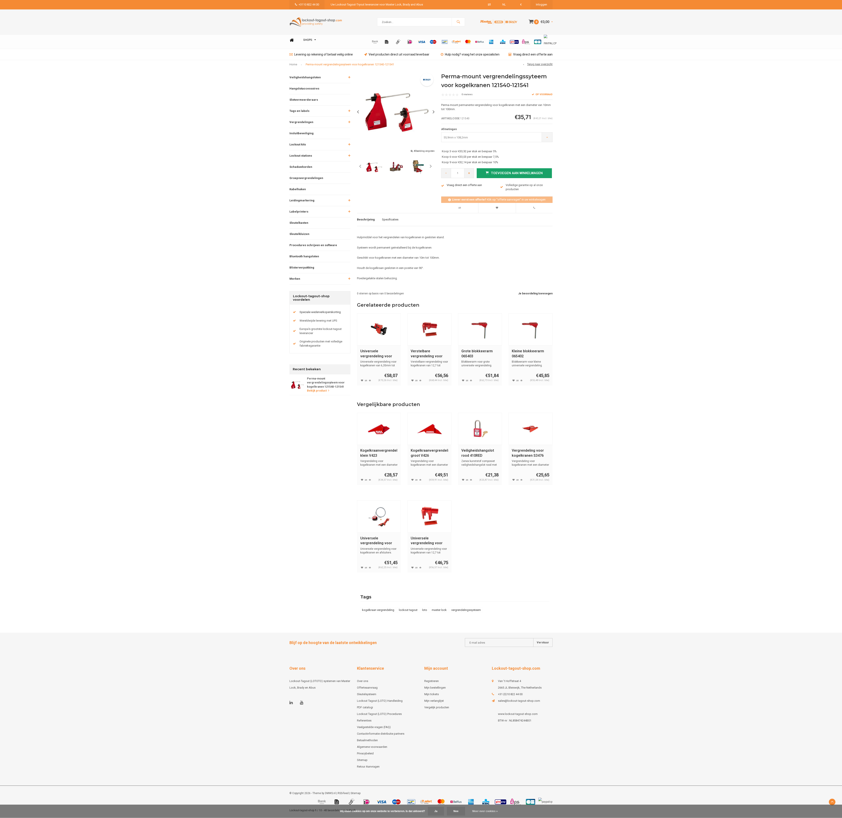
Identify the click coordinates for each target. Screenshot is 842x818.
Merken (294, 278)
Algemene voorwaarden (372, 746)
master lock (439, 610)
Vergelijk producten (436, 707)
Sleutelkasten (298, 222)
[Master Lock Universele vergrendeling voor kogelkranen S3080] (429, 516)
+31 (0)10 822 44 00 (510, 694)
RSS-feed (343, 793)
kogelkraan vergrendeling (378, 610)
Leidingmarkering (301, 200)
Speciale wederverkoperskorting (320, 312)
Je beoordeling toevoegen (535, 293)
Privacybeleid (365, 753)
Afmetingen (449, 129)
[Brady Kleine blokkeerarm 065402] (530, 329)
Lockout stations (300, 155)
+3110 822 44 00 (309, 4)
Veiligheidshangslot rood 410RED (477, 453)
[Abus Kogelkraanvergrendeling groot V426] (429, 428)
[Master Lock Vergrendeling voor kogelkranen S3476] (530, 428)
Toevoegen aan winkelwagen (517, 173)
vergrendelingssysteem (466, 610)
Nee (455, 811)
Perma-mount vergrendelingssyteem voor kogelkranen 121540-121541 (350, 64)
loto (424, 610)
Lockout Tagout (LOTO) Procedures (379, 714)
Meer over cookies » (485, 811)
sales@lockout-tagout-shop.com (519, 700)
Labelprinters (298, 211)
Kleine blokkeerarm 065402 (528, 353)
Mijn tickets (431, 694)
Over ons (362, 681)
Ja (435, 811)
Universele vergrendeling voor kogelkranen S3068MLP (376, 354)
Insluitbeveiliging (301, 133)
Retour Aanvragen (368, 766)
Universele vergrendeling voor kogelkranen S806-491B (376, 541)
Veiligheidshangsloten (305, 77)
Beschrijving (366, 219)
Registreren (431, 681)
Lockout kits (297, 144)
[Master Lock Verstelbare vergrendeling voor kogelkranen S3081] (429, 329)
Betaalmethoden (367, 740)
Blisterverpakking (301, 267)
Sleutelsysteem (366, 694)
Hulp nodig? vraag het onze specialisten (472, 54)
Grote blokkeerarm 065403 (477, 353)
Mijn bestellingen (435, 687)
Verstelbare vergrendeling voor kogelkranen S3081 (426, 354)
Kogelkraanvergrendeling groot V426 (429, 453)
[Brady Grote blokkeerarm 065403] (480, 329)
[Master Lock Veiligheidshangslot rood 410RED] (480, 428)
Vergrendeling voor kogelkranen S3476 (528, 453)
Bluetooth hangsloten (304, 256)
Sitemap (362, 760)
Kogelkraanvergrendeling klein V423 (379, 453)
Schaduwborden (300, 166)
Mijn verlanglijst (434, 700)
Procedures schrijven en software (313, 245)
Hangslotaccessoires (304, 88)
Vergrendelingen (301, 122)
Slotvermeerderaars (303, 99)
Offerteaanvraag (367, 687)
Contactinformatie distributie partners (380, 733)
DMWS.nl (330, 793)
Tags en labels (299, 111)
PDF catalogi (365, 707)
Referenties (364, 720)
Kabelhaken (297, 189)
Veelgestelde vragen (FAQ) (374, 727)
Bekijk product (317, 390)
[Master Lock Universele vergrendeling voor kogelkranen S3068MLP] (379, 329)
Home (291, 40)
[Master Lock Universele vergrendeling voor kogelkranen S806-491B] (379, 516)
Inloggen (541, 4)
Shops (307, 39)
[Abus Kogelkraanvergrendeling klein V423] (379, 428)
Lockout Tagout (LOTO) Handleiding (380, 700)
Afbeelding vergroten (424, 151)
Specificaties (390, 219)
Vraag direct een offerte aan (533, 54)
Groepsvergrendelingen (306, 178)
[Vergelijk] (489, 4)
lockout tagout (408, 610)
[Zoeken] (458, 22)
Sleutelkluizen (299, 234)
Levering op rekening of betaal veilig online (323, 54)
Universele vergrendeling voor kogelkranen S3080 (426, 541)
